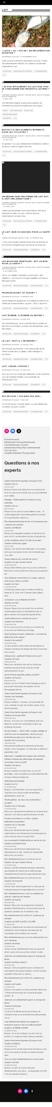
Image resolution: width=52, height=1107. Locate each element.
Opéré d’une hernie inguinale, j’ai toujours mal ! (23, 481)
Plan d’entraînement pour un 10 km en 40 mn (22, 859)
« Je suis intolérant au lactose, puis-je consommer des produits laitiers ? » (26, 89)
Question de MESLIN (12, 528)
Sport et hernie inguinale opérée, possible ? (22, 675)
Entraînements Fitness (13, 448)
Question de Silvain (12, 944)
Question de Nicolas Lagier (15, 543)
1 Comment (7, 118)
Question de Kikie (11, 1062)
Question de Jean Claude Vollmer (18, 562)
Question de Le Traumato (14, 806)
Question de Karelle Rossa (15, 844)
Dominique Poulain (10, 57)
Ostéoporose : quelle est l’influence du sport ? (23, 656)
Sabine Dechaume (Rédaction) (15, 238)
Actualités (8, 453)
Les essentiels (16, 110)
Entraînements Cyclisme (18, 445)
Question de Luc (11, 484)
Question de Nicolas (12, 1006)
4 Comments (35, 384)
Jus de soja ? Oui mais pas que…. (22, 396)
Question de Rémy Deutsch (15, 962)
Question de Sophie (12, 900)
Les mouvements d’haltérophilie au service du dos (25, 840)
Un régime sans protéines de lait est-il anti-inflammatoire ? (25, 197)
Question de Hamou (12, 765)
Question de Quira (11, 659)
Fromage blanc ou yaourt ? (19, 293)
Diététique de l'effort (23, 71)
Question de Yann (11, 584)
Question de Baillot (12, 1044)
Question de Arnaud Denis (15, 715)
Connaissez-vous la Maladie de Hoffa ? (20, 600)
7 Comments (35, 249)
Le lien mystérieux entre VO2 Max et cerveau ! (23, 540)
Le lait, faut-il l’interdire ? (19, 341)
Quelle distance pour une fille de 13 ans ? (21, 559)
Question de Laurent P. (13, 640)
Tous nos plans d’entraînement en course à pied (24, 1059)
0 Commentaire (41, 71)
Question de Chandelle (13, 697)
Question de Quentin (12, 984)
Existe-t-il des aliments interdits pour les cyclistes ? (23, 131)
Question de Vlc (11, 784)
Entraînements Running (13, 442)
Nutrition (7, 71)
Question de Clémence (13, 622)
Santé (5, 110)
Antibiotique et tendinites (14, 781)
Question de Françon (12, 678)
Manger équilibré (10, 114)
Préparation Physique (21, 453)
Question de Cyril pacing (14, 740)
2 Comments (35, 333)
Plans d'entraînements (31, 448)
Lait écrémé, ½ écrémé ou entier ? (23, 315)
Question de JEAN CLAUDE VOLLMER (19, 922)
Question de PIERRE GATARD (16, 1028)
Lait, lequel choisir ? (15, 366)
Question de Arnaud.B (13, 881)
